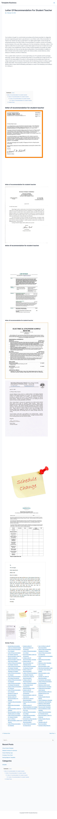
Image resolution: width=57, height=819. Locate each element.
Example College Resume (44, 725)
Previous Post (6, 733)
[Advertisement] (17, 25)
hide (13, 92)
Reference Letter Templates (44, 663)
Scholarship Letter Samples (44, 702)
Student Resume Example (44, 705)
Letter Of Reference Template (45, 700)
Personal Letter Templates (44, 707)
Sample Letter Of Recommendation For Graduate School (28, 663)
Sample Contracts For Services (9, 750)
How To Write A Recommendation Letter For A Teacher (15, 720)
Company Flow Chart (7, 755)
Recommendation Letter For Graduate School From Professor (45, 693)
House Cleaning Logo (7, 752)
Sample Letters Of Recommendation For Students (13, 698)
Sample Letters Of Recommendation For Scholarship (28, 647)
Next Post (52, 733)
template (4, 764)
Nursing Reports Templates (8, 757)
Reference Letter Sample (44, 703)
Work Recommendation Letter (45, 668)
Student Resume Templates (44, 686)
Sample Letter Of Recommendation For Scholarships (28, 691)
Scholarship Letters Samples (30, 718)
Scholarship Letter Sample (44, 680)
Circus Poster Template (7, 748)
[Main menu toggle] (54, 2)
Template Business (8, 3)
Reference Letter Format (44, 685)
